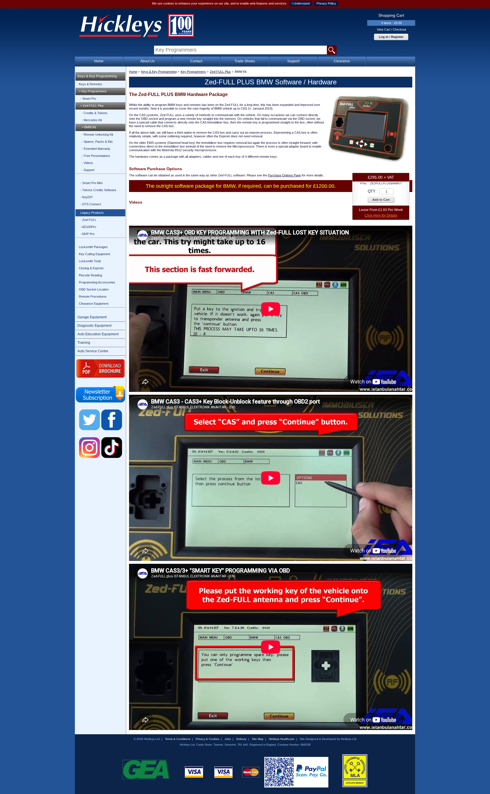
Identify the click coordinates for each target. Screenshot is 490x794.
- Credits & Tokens (94, 113)
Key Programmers (193, 71)
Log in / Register (391, 37)
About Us (147, 61)
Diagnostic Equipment (94, 326)
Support (293, 61)
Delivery (241, 738)
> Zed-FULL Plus (92, 105)
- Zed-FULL (88, 219)
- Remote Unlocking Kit (97, 134)
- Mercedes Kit (92, 120)
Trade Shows (245, 61)
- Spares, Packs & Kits (97, 141)
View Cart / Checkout (391, 29)
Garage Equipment (92, 317)
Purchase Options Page (284, 175)
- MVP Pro (87, 234)
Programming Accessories (97, 282)
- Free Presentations (96, 155)
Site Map (257, 738)
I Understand (301, 3)
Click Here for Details (381, 215)
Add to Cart (381, 199)
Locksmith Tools (90, 261)
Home (99, 61)
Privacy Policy (326, 3)
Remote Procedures (93, 296)
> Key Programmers (93, 91)
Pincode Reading (90, 275)
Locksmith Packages (93, 247)
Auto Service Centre (92, 351)
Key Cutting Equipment (94, 254)
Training (83, 343)
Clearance (342, 61)
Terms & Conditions (177, 738)
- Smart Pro (88, 98)
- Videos (87, 163)
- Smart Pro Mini (91, 183)
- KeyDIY (86, 197)
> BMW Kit (89, 127)
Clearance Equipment (93, 303)
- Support (88, 170)
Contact (196, 61)
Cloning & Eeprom (91, 268)
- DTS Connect (90, 204)
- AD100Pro (88, 227)
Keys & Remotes (90, 84)
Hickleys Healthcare (281, 738)
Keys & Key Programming (97, 76)
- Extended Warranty (96, 148)
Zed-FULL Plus (220, 71)
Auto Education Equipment (98, 334)
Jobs (228, 738)
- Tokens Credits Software (98, 190)
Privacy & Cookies (207, 738)
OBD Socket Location (94, 289)
